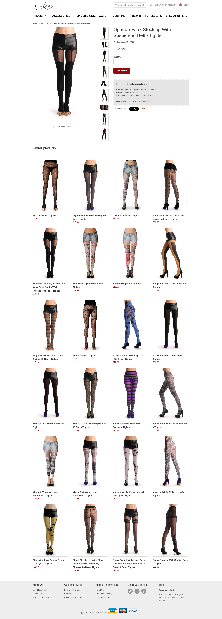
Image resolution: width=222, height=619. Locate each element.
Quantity (117, 57)
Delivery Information (73, 597)
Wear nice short (166, 590)
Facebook (137, 591)
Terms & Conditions (41, 597)
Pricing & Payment (72, 590)
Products (44, 23)
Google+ (143, 591)
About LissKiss (39, 590)
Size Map (100, 590)
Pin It (143, 109)
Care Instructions (103, 597)
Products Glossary (104, 594)
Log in (153, 5)
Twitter (130, 591)
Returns (67, 594)
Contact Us (37, 594)
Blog (162, 585)
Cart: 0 (186, 5)
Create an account (166, 5)
